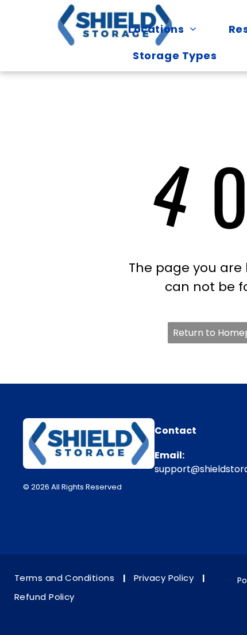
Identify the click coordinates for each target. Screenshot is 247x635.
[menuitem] (168, 29)
